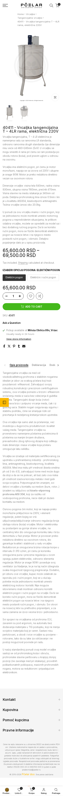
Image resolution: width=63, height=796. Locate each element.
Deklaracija (39, 365)
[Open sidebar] (4, 402)
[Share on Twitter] (9, 346)
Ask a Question (12, 322)
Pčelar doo (28, 774)
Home (21, 14)
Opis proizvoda (19, 365)
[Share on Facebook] (4, 346)
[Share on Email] (23, 346)
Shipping (23, 262)
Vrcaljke (30, 14)
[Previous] (5, 365)
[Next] (57, 365)
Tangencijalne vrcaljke (30, 17)
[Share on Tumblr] (18, 346)
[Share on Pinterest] (14, 346)
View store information (18, 339)
